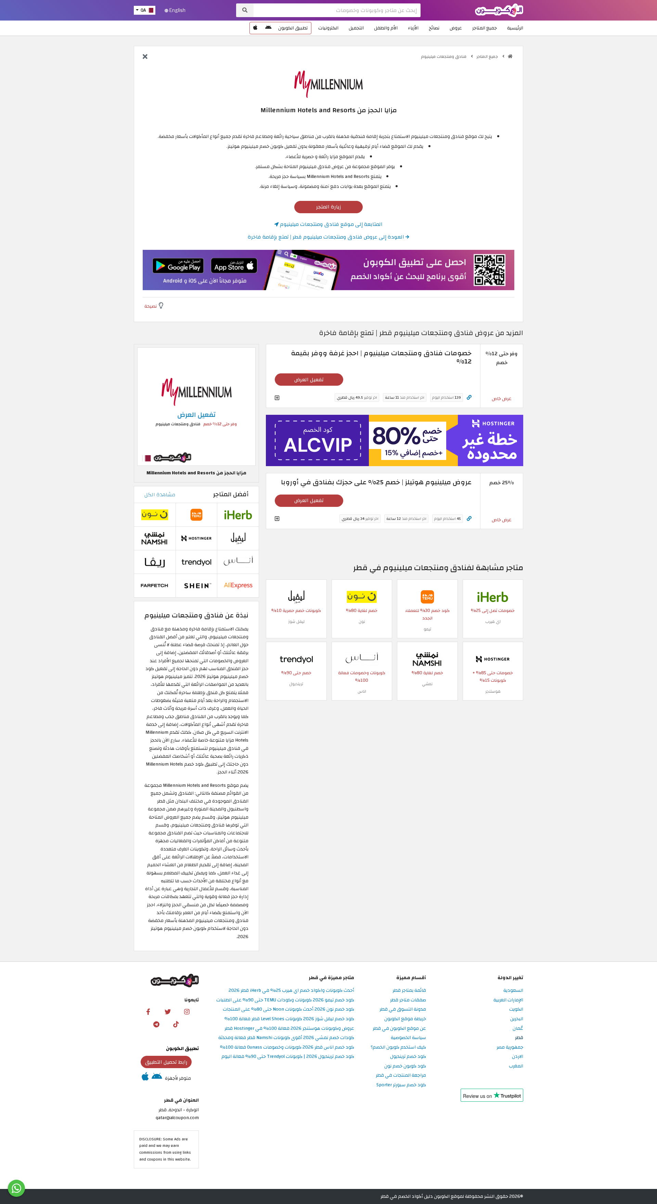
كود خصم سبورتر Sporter (401, 1085)
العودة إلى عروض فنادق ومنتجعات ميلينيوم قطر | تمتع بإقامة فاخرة (326, 237)
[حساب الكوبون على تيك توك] (176, 1024)
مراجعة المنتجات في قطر (401, 1075)
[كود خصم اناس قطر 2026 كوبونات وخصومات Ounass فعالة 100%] (362, 659)
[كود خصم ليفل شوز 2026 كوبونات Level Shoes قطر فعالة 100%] (296, 596)
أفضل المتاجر (230, 494)
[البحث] (245, 10)
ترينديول (296, 684)
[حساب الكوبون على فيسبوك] (148, 1011)
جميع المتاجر (484, 28)
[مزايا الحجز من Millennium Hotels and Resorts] (196, 406)
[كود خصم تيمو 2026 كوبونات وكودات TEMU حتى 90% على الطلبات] (427, 596)
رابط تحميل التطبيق (166, 1062)
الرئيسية (515, 28)
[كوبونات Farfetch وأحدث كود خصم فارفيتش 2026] (154, 585)
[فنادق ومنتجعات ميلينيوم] (328, 83)
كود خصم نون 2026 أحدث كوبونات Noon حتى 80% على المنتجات (288, 1009)
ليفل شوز (296, 621)
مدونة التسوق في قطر (402, 1009)
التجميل (356, 28)
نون (362, 621)
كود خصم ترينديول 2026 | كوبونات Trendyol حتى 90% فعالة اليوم (287, 1057)
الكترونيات (328, 28)
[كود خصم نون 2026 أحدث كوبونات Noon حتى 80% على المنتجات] (362, 596)
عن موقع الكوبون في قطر (399, 1029)
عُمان (518, 1029)
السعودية (513, 991)
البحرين (516, 1019)
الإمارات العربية (508, 1000)
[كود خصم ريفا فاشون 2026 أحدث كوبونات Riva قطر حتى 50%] (154, 561)
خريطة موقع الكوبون (405, 1019)
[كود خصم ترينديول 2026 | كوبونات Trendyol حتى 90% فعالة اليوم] (296, 659)
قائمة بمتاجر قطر (409, 991)
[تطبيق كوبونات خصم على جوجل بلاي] (268, 28)
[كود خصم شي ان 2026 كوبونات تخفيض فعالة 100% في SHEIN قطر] (196, 585)
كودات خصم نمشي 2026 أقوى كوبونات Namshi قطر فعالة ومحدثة (286, 1038)
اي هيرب (493, 621)
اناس (362, 691)
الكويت (516, 1009)
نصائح (434, 28)
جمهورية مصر (510, 1047)
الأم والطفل (386, 28)
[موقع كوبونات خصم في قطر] (510, 56)
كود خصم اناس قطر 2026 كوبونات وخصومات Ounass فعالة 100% (287, 1047)
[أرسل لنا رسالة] (16, 1188)
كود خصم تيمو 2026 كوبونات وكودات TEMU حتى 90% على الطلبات (285, 1000)
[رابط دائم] (469, 397)
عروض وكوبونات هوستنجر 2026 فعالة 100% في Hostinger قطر (289, 1029)
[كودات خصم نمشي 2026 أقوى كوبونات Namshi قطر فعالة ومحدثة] (427, 659)
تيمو (427, 629)
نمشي (427, 684)
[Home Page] (499, 9)
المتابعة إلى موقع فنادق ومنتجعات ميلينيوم (331, 224)
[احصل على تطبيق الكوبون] (328, 270)
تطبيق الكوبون (293, 28)
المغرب (516, 1066)
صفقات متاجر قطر (408, 1000)
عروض (456, 28)
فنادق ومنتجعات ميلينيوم (444, 56)
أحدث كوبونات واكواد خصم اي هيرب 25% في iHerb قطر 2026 (291, 991)
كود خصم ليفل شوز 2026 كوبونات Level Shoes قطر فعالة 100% (289, 1019)
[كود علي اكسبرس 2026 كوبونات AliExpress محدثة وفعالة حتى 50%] (238, 585)
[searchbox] (337, 10)
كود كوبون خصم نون (405, 1066)
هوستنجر (493, 691)
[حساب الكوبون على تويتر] (168, 1011)
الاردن (517, 1057)
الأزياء (413, 28)
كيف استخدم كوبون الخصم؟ (398, 1047)
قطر (519, 1038)
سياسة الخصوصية (408, 1038)
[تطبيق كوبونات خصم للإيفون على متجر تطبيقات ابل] (255, 28)
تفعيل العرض (309, 379)
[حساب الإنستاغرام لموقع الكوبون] (187, 1011)
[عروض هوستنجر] (394, 440)
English (176, 10)
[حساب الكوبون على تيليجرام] (156, 1024)
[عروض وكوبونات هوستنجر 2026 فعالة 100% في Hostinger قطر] (493, 659)
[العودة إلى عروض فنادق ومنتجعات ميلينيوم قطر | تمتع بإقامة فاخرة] (145, 57)
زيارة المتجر (328, 207)
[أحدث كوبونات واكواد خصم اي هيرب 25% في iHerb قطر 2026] (493, 596)
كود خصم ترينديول (408, 1057)
